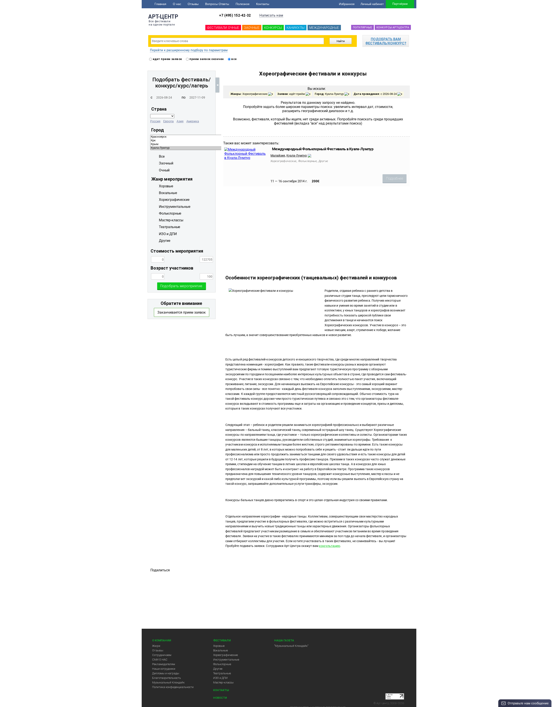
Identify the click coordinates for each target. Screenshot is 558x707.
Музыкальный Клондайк (168, 682)
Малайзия (277, 155)
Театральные (222, 673)
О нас (177, 4)
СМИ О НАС (159, 659)
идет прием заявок (167, 59)
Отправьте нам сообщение (528, 703)
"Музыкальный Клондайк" (291, 645)
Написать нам (271, 15)
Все (162, 156)
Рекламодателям (163, 664)
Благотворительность (166, 678)
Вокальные (220, 650)
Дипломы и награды (165, 673)
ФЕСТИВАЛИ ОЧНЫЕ (223, 28)
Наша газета (284, 640)
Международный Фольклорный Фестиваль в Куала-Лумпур (322, 149)
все (234, 59)
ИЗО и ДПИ (220, 678)
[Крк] (217, 140)
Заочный (166, 163)
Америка (192, 121)
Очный (164, 170)
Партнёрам (400, 3)
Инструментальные (226, 659)
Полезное (243, 4)
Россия (155, 121)
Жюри (156, 645)
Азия (180, 121)
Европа (168, 121)
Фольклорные (222, 664)
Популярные (362, 27)
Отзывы (193, 4)
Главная (160, 4)
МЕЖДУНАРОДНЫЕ (324, 28)
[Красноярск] (217, 137)
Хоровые (219, 645)
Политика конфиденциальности (173, 687)
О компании (161, 640)
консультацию (329, 546)
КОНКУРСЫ (273, 28)
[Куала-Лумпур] (217, 148)
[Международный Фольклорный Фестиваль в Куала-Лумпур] (245, 158)
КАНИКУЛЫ (296, 28)
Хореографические (225, 655)
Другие (217, 668)
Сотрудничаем (161, 655)
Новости (220, 697)
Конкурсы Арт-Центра (392, 27)
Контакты (262, 4)
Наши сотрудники (163, 668)
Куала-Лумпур (296, 155)
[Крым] (217, 144)
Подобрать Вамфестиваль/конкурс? (385, 41)
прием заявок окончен (206, 59)
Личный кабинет (372, 4)
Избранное (347, 4)
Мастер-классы (223, 682)
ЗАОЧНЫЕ (252, 28)
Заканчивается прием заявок (181, 312)
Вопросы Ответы (217, 4)
